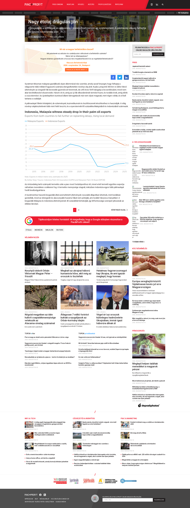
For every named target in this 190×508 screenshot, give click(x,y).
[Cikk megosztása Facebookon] (113, 77)
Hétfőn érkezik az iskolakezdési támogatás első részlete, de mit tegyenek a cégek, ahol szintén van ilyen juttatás (148, 396)
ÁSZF (36, 499)
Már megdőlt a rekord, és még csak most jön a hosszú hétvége (148, 319)
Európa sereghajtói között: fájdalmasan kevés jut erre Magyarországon (146, 284)
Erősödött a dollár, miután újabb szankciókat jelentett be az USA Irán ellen (148, 130)
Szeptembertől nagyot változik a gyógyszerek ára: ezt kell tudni (144, 79)
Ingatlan (70, 4)
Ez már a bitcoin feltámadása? (90, 357)
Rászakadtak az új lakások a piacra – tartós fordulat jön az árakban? (50, 357)
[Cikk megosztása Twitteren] (119, 77)
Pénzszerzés (138, 331)
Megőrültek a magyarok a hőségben (135, 460)
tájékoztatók (39, 502)
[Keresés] (162, 4)
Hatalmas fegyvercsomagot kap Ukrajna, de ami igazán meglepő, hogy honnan (111, 273)
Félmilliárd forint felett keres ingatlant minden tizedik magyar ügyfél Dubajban (151, 147)
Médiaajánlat (44, 499)
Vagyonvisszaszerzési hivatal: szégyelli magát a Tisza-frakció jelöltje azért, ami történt (48, 344)
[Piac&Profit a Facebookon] (40, 494)
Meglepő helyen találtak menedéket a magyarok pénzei (145, 87)
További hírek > (138, 242)
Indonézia (38, 230)
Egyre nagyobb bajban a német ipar (86, 460)
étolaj (29, 230)
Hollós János (57, 37)
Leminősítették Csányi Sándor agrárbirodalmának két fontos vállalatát (154, 188)
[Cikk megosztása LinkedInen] (126, 77)
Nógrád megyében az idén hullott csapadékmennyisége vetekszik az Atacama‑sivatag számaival (40, 319)
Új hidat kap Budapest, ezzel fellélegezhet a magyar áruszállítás (148, 109)
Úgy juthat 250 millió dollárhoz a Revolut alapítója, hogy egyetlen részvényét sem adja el (152, 219)
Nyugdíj (81, 4)
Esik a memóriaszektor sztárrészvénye (40, 454)
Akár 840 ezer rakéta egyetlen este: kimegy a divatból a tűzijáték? (152, 201)
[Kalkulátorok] (151, 4)
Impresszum (29, 499)
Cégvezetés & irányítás (84, 418)
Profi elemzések (104, 4)
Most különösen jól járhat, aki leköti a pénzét (148, 381)
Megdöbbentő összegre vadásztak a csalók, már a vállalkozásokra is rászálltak (50, 444)
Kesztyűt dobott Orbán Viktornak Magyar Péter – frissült (38, 273)
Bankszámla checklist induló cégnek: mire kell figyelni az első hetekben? (147, 101)
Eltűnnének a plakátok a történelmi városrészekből (143, 444)
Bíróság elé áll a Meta (138, 433)
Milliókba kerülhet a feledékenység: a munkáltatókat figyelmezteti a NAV (145, 388)
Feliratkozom (158, 54)
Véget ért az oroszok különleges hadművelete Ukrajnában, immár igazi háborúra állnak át (109, 319)
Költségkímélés (139, 249)
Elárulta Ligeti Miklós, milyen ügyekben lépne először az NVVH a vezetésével (48, 364)
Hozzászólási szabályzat (60, 499)
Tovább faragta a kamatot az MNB (144, 72)
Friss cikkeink (57, 4)
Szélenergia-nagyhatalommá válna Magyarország (145, 311)
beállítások (50, 502)
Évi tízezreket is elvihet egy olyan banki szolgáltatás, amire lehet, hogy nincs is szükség (146, 302)
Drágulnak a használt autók (142, 124)
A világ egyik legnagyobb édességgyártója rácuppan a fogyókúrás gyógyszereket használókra (49, 424)
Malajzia (49, 230)
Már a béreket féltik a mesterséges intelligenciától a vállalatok (47, 434)
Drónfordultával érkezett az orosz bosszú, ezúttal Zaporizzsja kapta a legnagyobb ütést (104, 350)
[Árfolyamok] (157, 4)
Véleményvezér (32, 237)
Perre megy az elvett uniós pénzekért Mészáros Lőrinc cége (47, 337)
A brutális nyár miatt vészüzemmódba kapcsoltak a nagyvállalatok (146, 116)
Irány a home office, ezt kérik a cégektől (40, 458)
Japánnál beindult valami (141, 66)
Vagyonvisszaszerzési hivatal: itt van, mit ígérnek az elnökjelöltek (103, 337)
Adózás (91, 4)
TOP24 (30, 333)
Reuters (59, 230)
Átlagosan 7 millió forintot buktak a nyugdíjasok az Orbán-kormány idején (75, 317)
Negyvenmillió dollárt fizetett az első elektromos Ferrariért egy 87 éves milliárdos (153, 171)
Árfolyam (119, 4)
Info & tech (30, 418)
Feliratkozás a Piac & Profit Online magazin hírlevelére (121, 497)
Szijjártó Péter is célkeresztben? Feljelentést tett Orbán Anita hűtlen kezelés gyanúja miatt (103, 364)
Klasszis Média (61, 502)
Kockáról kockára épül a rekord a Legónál (147, 94)
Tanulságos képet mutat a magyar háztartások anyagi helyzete (48, 351)
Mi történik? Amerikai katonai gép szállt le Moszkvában (99, 343)
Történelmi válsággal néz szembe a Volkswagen (95, 444)
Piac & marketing (129, 418)
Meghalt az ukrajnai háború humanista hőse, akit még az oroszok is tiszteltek (76, 273)
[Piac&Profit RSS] (45, 494)
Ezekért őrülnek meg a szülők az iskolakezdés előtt (147, 423)
